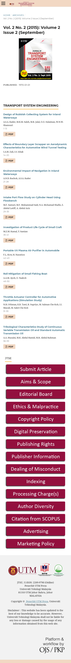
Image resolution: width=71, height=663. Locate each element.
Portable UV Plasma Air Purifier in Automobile (31, 250)
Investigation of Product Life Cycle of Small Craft (32, 227)
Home (6, 15)
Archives (18, 15)
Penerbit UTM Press (36, 601)
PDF (10, 134)
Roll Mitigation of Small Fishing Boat (25, 273)
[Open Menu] (3, 3)
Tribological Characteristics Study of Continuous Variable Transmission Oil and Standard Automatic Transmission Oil (34, 330)
